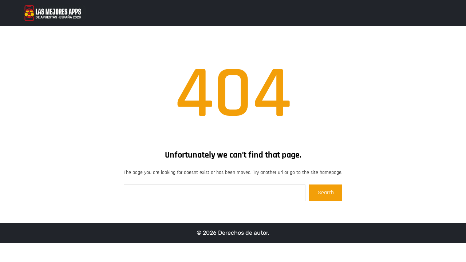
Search (326, 192)
